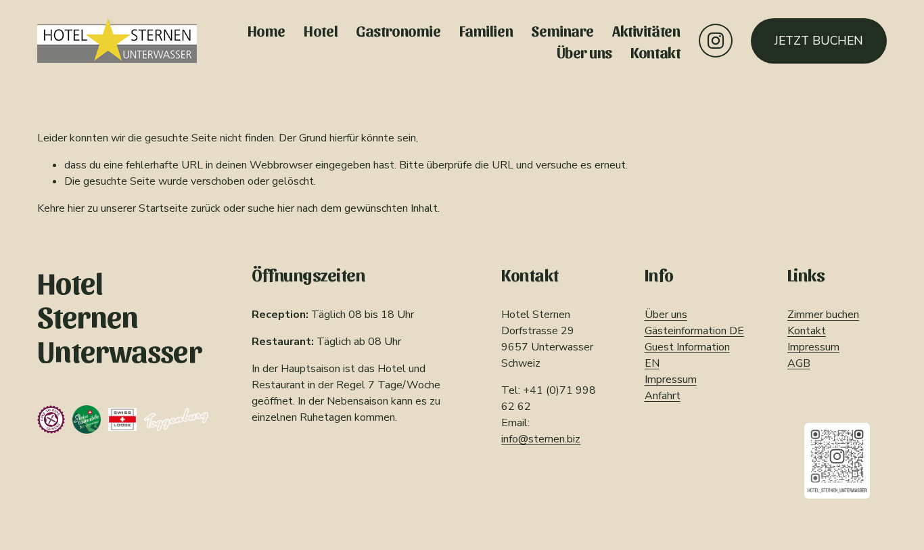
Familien (486, 30)
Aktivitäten (646, 30)
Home (266, 30)
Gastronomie (398, 30)
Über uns (584, 52)
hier (76, 208)
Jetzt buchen (819, 40)
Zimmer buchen (823, 314)
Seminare (562, 30)
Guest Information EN (687, 355)
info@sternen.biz (540, 439)
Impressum (671, 379)
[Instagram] (716, 41)
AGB (798, 363)
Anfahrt (662, 395)
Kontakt (655, 52)
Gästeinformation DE (694, 330)
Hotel (321, 30)
